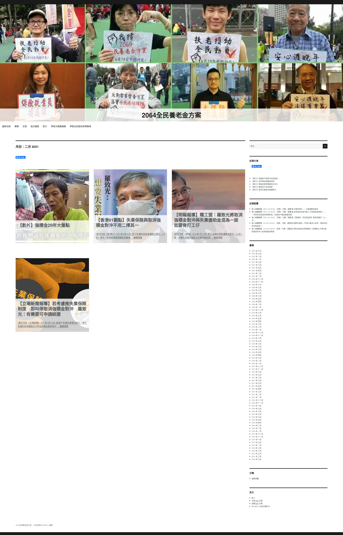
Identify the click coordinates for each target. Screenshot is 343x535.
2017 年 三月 (256, 391)
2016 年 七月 (256, 414)
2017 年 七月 (256, 380)
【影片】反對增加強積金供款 (263, 181)
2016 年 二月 (256, 428)
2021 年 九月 (256, 262)
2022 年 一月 (256, 259)
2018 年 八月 (256, 344)
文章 (25, 126)
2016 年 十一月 (257, 403)
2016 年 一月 (256, 431)
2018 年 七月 (256, 346)
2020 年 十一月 (257, 282)
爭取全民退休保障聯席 (80, 126)
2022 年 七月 (256, 251)
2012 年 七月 (256, 453)
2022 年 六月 (256, 253)
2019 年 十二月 (257, 310)
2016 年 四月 (256, 422)
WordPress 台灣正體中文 (261, 506)
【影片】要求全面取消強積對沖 (264, 189)
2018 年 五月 (256, 352)
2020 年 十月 (256, 284)
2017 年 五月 (256, 386)
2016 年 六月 (256, 417)
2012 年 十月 (256, 451)
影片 (45, 126)
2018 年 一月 (256, 363)
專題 (16, 126)
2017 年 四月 (256, 389)
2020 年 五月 (256, 298)
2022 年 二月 (256, 256)
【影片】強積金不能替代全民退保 (265, 178)
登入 (253, 498)
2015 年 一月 (256, 445)
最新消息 (6, 126)
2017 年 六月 (256, 383)
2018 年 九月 (256, 341)
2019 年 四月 (256, 321)
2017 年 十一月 (257, 369)
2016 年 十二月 (257, 400)
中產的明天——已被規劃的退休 (306, 209)
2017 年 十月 (256, 372)
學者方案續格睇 (58, 126)
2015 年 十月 (256, 439)
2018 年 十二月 (257, 332)
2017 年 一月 (256, 397)
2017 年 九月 (256, 375)
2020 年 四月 (256, 301)
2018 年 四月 (256, 355)
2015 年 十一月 (257, 436)
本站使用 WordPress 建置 (43, 525)
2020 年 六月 (256, 296)
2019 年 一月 (256, 329)
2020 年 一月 (256, 307)
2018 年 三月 (256, 358)
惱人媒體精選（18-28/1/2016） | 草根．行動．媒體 (271, 223)
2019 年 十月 (256, 313)
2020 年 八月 (256, 290)
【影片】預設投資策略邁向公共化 (265, 184)
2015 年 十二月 (257, 434)
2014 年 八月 (256, 448)
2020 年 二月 (256, 304)
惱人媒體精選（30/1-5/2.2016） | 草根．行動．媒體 (271, 209)
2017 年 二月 (256, 394)
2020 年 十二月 (257, 279)
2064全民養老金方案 (171, 114)
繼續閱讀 (137, 237)
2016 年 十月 (256, 406)
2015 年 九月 (256, 442)
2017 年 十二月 (257, 366)
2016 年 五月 (256, 420)
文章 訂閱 (257, 500)
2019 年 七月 (256, 315)
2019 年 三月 (256, 324)
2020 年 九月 (256, 287)
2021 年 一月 (256, 276)
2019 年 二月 (256, 327)
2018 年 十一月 (257, 335)
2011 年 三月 (256, 456)
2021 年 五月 (256, 267)
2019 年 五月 (256, 318)
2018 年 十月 (256, 338)
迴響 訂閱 (257, 503)
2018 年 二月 (256, 360)
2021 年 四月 (256, 270)
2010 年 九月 (256, 459)
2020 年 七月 (256, 293)
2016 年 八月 (256, 411)
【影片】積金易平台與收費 (262, 187)
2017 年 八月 (256, 377)
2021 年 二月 (256, 273)
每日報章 (35, 126)
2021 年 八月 (256, 265)
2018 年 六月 (256, 349)
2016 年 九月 (256, 408)
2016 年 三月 (256, 425)
